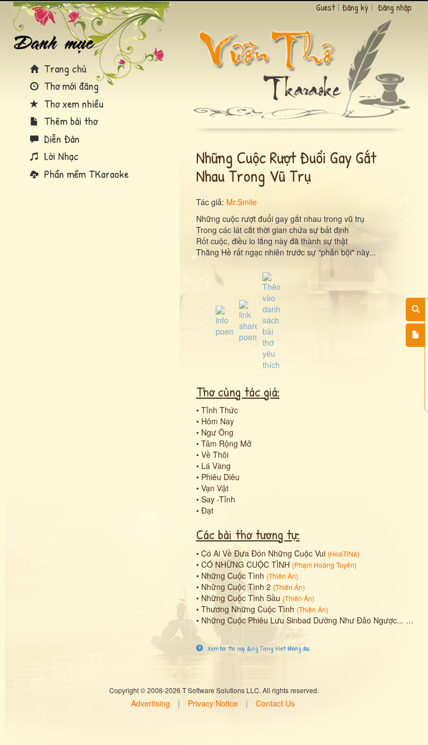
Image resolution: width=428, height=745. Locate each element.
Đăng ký (355, 7)
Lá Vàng (216, 465)
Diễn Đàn (60, 138)
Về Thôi (214, 454)
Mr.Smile (241, 201)
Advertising (150, 703)
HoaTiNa (343, 553)
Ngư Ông (217, 432)
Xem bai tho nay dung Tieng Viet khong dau (258, 648)
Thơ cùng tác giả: (238, 391)
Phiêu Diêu (220, 476)
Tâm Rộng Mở (226, 443)
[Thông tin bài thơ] (225, 320)
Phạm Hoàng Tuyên (324, 564)
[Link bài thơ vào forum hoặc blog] (248, 320)
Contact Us (275, 703)
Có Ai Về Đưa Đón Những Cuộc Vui (263, 553)
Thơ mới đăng (70, 85)
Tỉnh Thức (219, 409)
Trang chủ (63, 68)
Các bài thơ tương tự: (248, 534)
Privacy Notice (213, 703)
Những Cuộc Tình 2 (236, 586)
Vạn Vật (214, 488)
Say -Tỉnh (218, 499)
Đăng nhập (395, 7)
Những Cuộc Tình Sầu (240, 597)
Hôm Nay (217, 421)
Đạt (207, 510)
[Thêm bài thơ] (415, 335)
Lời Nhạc (60, 155)
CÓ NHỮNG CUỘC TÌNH (245, 564)
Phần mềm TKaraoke (85, 173)
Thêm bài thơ (69, 120)
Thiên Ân (282, 575)
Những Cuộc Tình (232, 575)
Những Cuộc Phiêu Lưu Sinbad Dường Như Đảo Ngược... (302, 620)
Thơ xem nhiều (72, 103)
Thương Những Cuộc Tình (247, 609)
